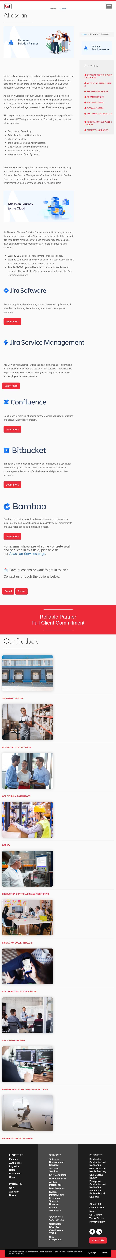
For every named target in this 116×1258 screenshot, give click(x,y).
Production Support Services (55, 1201)
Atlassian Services (97, 92)
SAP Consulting (95, 103)
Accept (104, 1253)
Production (15, 1173)
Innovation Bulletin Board (17, 943)
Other (12, 1177)
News (92, 1211)
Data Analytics (95, 108)
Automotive (15, 1163)
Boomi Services (95, 97)
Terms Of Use (96, 1218)
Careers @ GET (97, 1207)
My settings (92, 1253)
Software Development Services (56, 1162)
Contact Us (98, 1240)
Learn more (12, 321)
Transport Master (12, 698)
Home (84, 34)
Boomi (12, 1195)
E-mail (8, 591)
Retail (12, 1170)
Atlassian (14, 1192)
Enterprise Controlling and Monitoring (25, 1089)
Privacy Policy (19, 1253)
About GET (95, 1204)
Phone (21, 591)
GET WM (6, 845)
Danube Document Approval (18, 1138)
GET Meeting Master (13, 1040)
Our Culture (95, 1215)
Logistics (14, 1166)
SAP (11, 1188)
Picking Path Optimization (16, 747)
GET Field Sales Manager (16, 796)
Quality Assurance (97, 130)
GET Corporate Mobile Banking (19, 992)
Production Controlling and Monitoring (25, 894)
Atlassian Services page (27, 554)
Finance (13, 1159)
